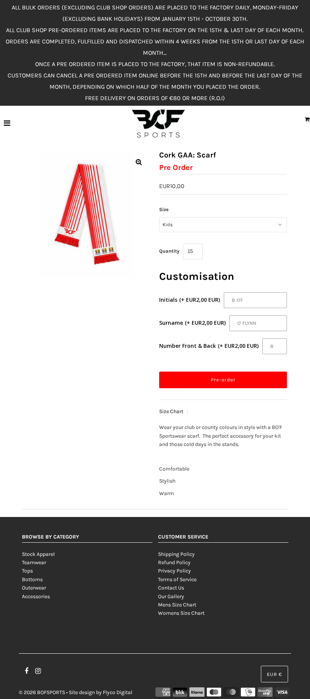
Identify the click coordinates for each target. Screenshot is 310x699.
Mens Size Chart (177, 605)
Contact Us (171, 588)
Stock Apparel (38, 554)
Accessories (36, 596)
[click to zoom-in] (138, 162)
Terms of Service (177, 579)
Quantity (169, 251)
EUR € (274, 674)
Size (164, 209)
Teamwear (34, 562)
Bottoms (32, 579)
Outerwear (34, 588)
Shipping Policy (176, 554)
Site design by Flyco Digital (100, 692)
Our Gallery (171, 596)
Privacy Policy (174, 571)
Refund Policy (174, 562)
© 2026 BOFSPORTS (42, 692)
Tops (27, 571)
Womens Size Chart (181, 613)
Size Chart (171, 411)
